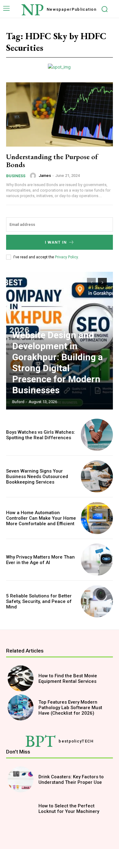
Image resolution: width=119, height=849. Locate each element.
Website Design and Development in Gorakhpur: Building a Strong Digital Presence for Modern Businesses (57, 362)
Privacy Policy (66, 257)
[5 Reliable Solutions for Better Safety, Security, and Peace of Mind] (97, 601)
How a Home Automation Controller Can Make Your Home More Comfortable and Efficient (41, 518)
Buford (18, 401)
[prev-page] (91, 282)
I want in (56, 242)
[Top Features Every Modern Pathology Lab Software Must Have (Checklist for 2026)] (21, 707)
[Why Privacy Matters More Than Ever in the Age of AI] (97, 560)
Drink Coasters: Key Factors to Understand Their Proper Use (71, 779)
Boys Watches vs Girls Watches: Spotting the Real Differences (40, 434)
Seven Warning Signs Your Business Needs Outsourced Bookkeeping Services (37, 476)
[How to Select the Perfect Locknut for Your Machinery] (21, 808)
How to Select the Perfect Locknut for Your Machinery (68, 808)
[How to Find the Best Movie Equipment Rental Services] (21, 678)
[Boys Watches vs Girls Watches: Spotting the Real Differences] (97, 435)
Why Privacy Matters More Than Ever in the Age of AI (40, 559)
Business (15, 176)
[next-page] (102, 282)
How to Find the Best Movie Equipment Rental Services (67, 678)
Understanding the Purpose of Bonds (52, 160)
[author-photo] (34, 176)
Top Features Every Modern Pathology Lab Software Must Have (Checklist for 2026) (70, 707)
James (45, 175)
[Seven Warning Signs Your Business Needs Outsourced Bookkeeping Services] (97, 476)
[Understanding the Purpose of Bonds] (59, 114)
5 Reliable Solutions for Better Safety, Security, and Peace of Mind (39, 601)
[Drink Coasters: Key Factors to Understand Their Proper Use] (21, 779)
